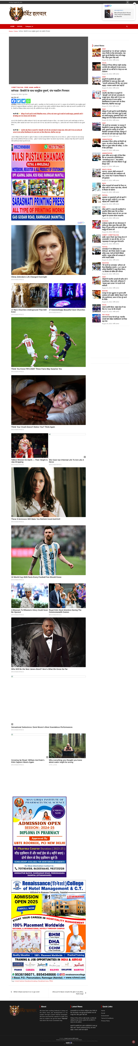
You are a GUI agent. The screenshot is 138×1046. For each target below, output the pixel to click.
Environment (105, 1016)
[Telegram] (23, 101)
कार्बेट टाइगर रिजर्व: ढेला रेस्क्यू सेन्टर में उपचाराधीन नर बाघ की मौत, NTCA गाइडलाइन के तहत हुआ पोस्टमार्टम (114, 239)
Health (104, 169)
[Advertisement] (48, 781)
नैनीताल (51, 981)
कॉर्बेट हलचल (116, 60)
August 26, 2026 (107, 192)
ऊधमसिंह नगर (37, 87)
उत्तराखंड (31, 87)
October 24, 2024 (16, 94)
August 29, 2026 (107, 88)
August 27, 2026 (107, 136)
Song (103, 207)
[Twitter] (18, 101)
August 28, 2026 (107, 120)
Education (105, 263)
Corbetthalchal (17, 87)
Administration (107, 139)
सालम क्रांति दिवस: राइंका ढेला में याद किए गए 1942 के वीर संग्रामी (114, 308)
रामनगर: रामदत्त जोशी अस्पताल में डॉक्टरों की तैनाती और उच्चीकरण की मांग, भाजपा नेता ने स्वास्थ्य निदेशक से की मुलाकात (114, 174)
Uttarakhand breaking (30, 981)
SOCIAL (20, 26)
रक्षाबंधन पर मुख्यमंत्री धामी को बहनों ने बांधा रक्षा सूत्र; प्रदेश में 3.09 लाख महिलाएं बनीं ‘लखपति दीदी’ (114, 199)
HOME (12, 26)
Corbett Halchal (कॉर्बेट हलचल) (71, 1038)
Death (104, 183)
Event (104, 49)
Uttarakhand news (43, 981)
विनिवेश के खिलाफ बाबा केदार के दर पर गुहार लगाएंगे (26, 992)
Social (104, 63)
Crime (26, 87)
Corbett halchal (19, 981)
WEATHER (105, 291)
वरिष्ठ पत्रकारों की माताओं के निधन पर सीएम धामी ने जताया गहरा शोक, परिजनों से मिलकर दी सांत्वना (114, 187)
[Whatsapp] (28, 101)
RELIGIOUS (105, 221)
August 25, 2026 (107, 260)
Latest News (99, 46)
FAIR (103, 314)
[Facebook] (13, 101)
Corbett (104, 235)
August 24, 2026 (107, 323)
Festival (105, 195)
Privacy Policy (105, 1021)
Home (103, 1010)
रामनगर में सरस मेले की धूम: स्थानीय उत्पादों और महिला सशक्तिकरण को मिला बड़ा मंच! (114, 319)
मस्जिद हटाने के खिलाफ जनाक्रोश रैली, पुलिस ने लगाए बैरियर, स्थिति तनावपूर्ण (67, 993)
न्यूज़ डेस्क (25, 94)
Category (28, 26)
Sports (104, 91)
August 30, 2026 (107, 60)
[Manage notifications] (133, 1041)
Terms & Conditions (107, 1018)
